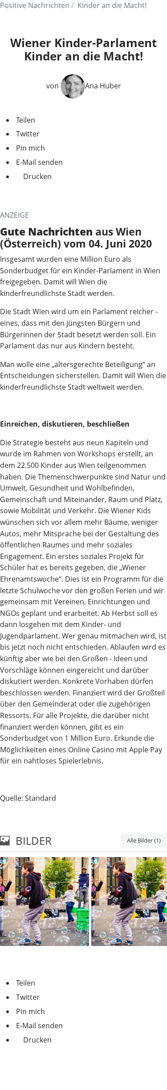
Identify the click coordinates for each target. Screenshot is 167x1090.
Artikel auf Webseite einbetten (50, 961)
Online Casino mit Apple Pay (115, 750)
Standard (40, 798)
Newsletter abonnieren (84, 1069)
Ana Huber (103, 86)
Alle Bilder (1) (144, 840)
